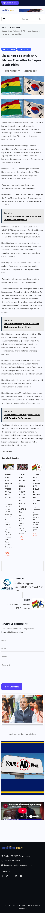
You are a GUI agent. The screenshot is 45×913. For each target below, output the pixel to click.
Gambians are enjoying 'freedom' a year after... (8, 487)
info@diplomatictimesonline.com (18, 865)
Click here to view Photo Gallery (22, 734)
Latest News (15, 27)
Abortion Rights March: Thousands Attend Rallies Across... (22, 493)
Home (3, 27)
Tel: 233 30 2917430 (12, 861)
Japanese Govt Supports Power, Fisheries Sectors (36, 489)
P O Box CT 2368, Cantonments (16, 856)
